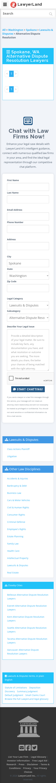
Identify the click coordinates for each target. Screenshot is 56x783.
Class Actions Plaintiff (18, 449)
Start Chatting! (29, 389)
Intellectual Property (17, 558)
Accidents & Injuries (17, 478)
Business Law (14, 492)
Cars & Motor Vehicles (18, 500)
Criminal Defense (16, 521)
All (4, 30)
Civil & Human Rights (18, 507)
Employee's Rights (16, 529)
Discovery (10, 691)
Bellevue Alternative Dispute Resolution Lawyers (27, 596)
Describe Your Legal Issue (20, 326)
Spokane (31, 30)
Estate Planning (15, 536)
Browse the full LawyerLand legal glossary (26, 698)
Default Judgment (14, 695)
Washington (15, 30)
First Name (13, 180)
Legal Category (15, 298)
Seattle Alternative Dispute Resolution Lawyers (27, 629)
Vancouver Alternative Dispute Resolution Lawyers (23, 651)
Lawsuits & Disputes (23, 440)
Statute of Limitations (16, 687)
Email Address (14, 209)
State (10, 268)
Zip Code (11, 281)
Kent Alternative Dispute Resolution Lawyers (25, 618)
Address (11, 239)
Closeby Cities (15, 585)
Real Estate (13, 572)
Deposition (34, 687)
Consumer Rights (16, 514)
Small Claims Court (35, 695)
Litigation (12, 456)
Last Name (13, 192)
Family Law (13, 543)
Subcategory (13, 310)
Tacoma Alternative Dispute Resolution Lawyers (27, 640)
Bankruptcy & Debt (17, 485)
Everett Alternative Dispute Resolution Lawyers (27, 607)
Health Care (13, 550)
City (9, 256)
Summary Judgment (27, 691)
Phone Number (15, 222)
